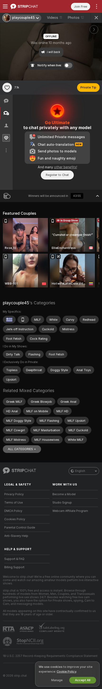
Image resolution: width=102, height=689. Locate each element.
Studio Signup (62, 502)
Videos (54, 17)
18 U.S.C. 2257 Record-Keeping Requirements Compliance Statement (50, 656)
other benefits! (65, 167)
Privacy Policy (14, 494)
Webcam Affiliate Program (70, 511)
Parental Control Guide (19, 527)
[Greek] (9, 319)
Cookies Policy (14, 519)
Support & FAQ (14, 559)
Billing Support (14, 567)
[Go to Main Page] (30, 6)
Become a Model (64, 494)
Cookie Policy (66, 671)
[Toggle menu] (5, 6)
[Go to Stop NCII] (31, 641)
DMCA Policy (13, 511)
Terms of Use (13, 502)
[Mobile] (23, 319)
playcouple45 (16, 302)
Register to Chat (57, 175)
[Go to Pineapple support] (8, 641)
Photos (76, 17)
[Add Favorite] (7, 87)
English (80, 471)
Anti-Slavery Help (16, 536)
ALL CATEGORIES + (22, 449)
